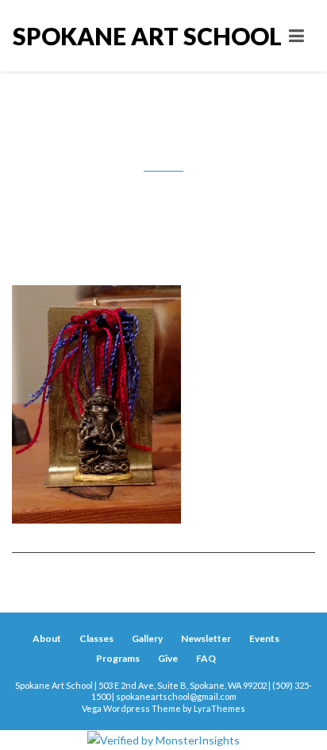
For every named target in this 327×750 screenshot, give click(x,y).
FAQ (206, 658)
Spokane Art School (88, 35)
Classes (96, 638)
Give (168, 658)
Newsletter (206, 638)
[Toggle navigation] (296, 36)
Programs (118, 658)
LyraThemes (219, 708)
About (47, 638)
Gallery (147, 638)
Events (264, 638)
